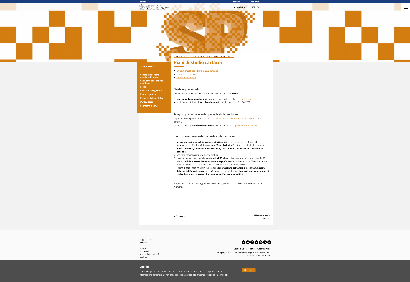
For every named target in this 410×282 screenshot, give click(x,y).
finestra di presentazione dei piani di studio (232, 118)
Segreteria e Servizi (149, 105)
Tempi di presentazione (187, 73)
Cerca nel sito (239, 7)
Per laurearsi (146, 101)
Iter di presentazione (186, 77)
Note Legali (144, 251)
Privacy (143, 248)
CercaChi (236, 1)
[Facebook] (252, 242)
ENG (258, 7)
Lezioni (143, 86)
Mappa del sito (146, 239)
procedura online (243, 98)
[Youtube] (248, 242)
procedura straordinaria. (246, 125)
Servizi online (254, 1)
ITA (253, 7)
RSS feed (143, 242)
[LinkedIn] (256, 242)
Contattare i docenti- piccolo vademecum (150, 75)
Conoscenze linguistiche (151, 90)
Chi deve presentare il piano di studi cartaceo (197, 70)
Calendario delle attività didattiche (151, 81)
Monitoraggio (145, 257)
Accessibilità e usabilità (149, 254)
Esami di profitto (148, 94)
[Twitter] (243, 242)
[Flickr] (269, 242)
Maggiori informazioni (217, 274)
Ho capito (248, 270)
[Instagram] (261, 242)
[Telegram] (265, 242)
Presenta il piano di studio (201, 56)
